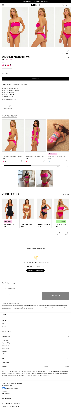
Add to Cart (35, 79)
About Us (4, 318)
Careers (4, 326)
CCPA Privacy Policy (7, 398)
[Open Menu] (3, 5)
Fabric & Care (16, 84)
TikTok (25, 366)
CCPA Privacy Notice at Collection (11, 403)
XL (9, 73)
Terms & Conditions (7, 385)
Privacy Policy (6, 393)
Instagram (4, 366)
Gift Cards (4, 351)
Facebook (45, 366)
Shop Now (27, 178)
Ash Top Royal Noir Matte (10, 224)
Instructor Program (7, 331)
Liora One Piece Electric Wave (46, 224)
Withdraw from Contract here (11, 406)
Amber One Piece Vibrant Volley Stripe (56, 156)
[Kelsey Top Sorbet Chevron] (27, 209)
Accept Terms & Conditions (11, 303)
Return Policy (5, 348)
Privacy (31, 308)
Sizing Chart (24, 84)
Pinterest (67, 366)
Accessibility (5, 391)
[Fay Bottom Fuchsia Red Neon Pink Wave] (13, 135)
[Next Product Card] (67, 165)
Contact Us (5, 340)
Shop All (66, 194)
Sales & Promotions (7, 329)
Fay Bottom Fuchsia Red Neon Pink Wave (12, 156)
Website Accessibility (7, 396)
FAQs (3, 354)
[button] (62, 51)
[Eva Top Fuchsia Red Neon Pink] (61, 209)
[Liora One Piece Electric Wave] (44, 209)
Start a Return (5, 345)
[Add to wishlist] (68, 57)
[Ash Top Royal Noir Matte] (9, 209)
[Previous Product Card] (58, 233)
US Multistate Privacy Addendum (10, 400)
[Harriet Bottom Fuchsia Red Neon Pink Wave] (35, 135)
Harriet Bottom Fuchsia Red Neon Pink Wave (36, 156)
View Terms (26, 308)
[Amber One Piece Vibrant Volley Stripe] (58, 135)
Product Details (6, 84)
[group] (15, 27)
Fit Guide (4, 320)
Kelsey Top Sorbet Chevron (28, 224)
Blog (3, 323)
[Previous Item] (62, 52)
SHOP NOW (45, 1)
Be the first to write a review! (35, 270)
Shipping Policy (6, 343)
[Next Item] (67, 52)
